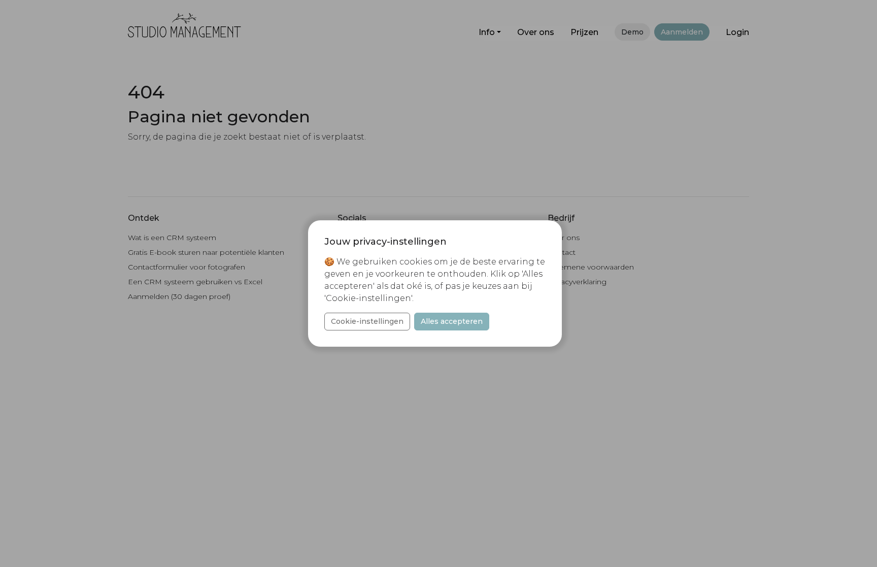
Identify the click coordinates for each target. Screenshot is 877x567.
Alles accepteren (452, 321)
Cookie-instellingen (367, 321)
